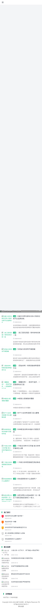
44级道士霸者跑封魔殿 (25, 398)
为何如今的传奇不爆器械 (26, 349)
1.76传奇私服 (13, 597)
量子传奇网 (20, 602)
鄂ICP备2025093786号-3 (27, 603)
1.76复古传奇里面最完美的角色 (28, 462)
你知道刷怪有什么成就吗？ (27, 478)
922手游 (6, 597)
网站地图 (21, 606)
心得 (14, 316)
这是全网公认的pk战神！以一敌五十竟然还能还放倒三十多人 (26, 496)
